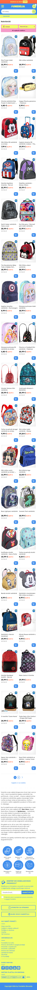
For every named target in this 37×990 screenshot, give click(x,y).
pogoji (8, 899)
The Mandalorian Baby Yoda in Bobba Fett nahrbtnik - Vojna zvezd (9, 266)
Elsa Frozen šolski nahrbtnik (7, 61)
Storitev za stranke (20, 907)
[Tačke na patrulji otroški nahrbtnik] (27, 538)
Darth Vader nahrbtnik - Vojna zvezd (9, 225)
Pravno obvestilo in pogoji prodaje (13, 945)
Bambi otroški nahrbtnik (9, 593)
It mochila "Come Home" (9, 716)
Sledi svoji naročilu (19, 914)
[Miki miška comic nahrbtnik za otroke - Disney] (9, 456)
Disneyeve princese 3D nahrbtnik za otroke (8, 348)
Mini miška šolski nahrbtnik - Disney (25, 430)
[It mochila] (9, 702)
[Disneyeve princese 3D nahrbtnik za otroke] (9, 333)
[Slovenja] (3, 968)
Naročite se (28, 892)
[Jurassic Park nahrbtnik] (27, 497)
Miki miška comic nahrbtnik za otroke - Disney (8, 471)
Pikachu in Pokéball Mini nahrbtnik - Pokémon (27, 348)
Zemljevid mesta (7, 952)
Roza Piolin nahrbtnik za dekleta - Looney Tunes (27, 758)
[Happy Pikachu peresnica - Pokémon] (27, 87)
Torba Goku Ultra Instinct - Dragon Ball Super (27, 717)
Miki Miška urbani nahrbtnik (25, 266)
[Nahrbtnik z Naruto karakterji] (9, 620)
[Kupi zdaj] (16, 71)
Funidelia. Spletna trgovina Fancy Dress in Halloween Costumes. (18, 6)
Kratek (7, 27)
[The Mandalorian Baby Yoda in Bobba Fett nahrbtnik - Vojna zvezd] (9, 251)
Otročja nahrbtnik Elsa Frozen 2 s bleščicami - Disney (8, 102)
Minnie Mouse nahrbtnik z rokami (27, 635)
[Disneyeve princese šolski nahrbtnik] (27, 292)
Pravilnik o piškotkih (8, 948)
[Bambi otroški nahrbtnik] (9, 579)
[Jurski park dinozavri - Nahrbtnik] (27, 374)
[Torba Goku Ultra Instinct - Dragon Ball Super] (27, 702)
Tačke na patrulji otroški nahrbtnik (27, 553)
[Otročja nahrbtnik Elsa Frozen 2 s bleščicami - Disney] (9, 87)
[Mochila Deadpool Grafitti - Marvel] (9, 661)
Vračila (3, 932)
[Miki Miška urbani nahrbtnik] (27, 251)
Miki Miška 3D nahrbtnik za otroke (9, 143)
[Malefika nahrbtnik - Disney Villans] (27, 169)
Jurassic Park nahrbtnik (27, 511)
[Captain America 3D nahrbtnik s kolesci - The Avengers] (27, 128)
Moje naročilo (6, 926)
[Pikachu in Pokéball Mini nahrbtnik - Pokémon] (27, 333)
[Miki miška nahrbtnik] (27, 46)
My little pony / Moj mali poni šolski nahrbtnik (27, 225)
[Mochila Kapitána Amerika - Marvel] (9, 169)
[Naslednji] (22, 777)
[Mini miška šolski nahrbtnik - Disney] (27, 415)
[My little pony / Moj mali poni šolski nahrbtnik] (27, 210)
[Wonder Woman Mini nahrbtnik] (9, 374)
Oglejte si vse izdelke (18, 783)
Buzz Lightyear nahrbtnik (9, 511)
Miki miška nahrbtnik (26, 60)
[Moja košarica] (34, 6)
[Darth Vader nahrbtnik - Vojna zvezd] (9, 210)
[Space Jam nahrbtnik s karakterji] (9, 743)
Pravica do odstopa (8, 950)
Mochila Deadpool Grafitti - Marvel (7, 676)
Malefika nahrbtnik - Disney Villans (26, 184)
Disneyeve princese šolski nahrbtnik (27, 307)
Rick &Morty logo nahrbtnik (24, 471)
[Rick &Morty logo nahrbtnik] (27, 456)
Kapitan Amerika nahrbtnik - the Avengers (9, 307)
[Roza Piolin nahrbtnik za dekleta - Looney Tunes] (27, 743)
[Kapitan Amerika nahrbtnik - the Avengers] (9, 292)
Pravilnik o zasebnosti (8, 947)
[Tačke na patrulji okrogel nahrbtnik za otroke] (9, 415)
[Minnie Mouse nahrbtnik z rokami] (27, 620)
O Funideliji (5, 956)
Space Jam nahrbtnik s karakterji (8, 758)
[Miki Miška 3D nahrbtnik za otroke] (9, 128)
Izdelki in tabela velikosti (9, 928)
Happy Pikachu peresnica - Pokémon (27, 102)
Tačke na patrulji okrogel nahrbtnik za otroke (9, 430)
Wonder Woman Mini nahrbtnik (8, 389)
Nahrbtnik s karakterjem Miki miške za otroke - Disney (27, 594)
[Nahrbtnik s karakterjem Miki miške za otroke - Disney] (27, 579)
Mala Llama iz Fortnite (26, 675)
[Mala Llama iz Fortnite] (27, 661)
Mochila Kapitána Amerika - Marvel (7, 184)
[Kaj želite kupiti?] (2, 6)
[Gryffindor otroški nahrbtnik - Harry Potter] (9, 538)
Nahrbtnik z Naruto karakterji (7, 635)
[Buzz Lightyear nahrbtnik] (9, 497)
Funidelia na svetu (7, 943)
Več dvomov (5, 934)
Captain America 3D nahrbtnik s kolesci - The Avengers (27, 143)
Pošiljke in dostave (7, 930)
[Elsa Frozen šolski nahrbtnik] (9, 46)
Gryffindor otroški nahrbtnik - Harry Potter (9, 553)
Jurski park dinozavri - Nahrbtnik (26, 389)
